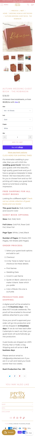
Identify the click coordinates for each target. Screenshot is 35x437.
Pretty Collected (13, 423)
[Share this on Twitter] (10, 376)
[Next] (30, 37)
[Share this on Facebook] (15, 376)
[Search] (28, 5)
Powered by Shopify (24, 423)
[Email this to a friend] (25, 376)
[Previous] (4, 37)
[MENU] (1, 5)
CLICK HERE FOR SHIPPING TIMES (17, 155)
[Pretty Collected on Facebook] (14, 418)
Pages (5, 124)
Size (4, 106)
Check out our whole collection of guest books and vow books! (17, 201)
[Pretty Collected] (17, 5)
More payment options (17, 152)
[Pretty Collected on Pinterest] (20, 418)
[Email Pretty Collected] (11, 418)
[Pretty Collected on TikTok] (23, 418)
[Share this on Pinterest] (20, 376)
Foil (4, 115)
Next (22, 11)
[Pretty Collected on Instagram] (17, 418)
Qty (4, 133)
